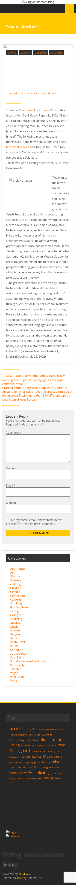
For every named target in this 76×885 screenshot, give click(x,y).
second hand (25, 767)
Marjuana (13, 757)
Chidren (59, 729)
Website (11, 503)
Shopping (16, 650)
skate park (54, 767)
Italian (43, 751)
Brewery (15, 580)
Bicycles (15, 576)
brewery (50, 729)
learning (51, 751)
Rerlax (14, 638)
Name (11, 468)
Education (40, 745)
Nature (15, 630)
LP (58, 751)
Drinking (16, 603)
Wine (13, 681)
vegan (14, 673)
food (61, 745)
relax (55, 761)
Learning (16, 619)
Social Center (19, 654)
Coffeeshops (34, 735)
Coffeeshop (18, 596)
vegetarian (17, 677)
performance (15, 762)
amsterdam (28, 93)
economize (27, 745)
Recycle (15, 634)
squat (53, 773)
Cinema (12, 52)
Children (15, 588)
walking (49, 778)
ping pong (28, 762)
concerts (26, 52)
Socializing (56, 52)
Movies (52, 93)
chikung (15, 584)
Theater (15, 669)
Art (12, 572)
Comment (13, 432)
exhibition (51, 745)
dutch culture (19, 607)
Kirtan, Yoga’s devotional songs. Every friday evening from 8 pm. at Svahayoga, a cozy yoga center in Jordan (33, 380)
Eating (14, 611)
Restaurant (17, 642)
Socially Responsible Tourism (29, 661)
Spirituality (17, 665)
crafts (28, 740)
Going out (40, 52)
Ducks (36, 740)
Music (14, 626)
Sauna (14, 646)
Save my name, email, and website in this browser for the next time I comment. (34, 522)
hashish (35, 751)
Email (10, 485)
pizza (37, 762)
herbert (13, 93)
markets (25, 756)
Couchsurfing (16, 740)
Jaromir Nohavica (17, 147)
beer (41, 729)
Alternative (17, 569)
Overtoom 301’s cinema (34, 110)
